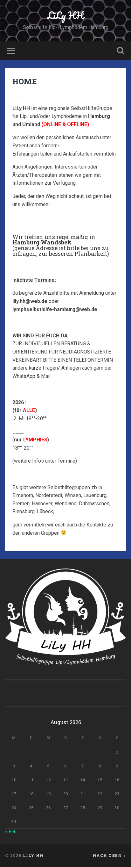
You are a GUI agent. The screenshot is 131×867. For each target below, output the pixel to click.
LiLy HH (65, 15)
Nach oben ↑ (109, 855)
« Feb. (11, 831)
